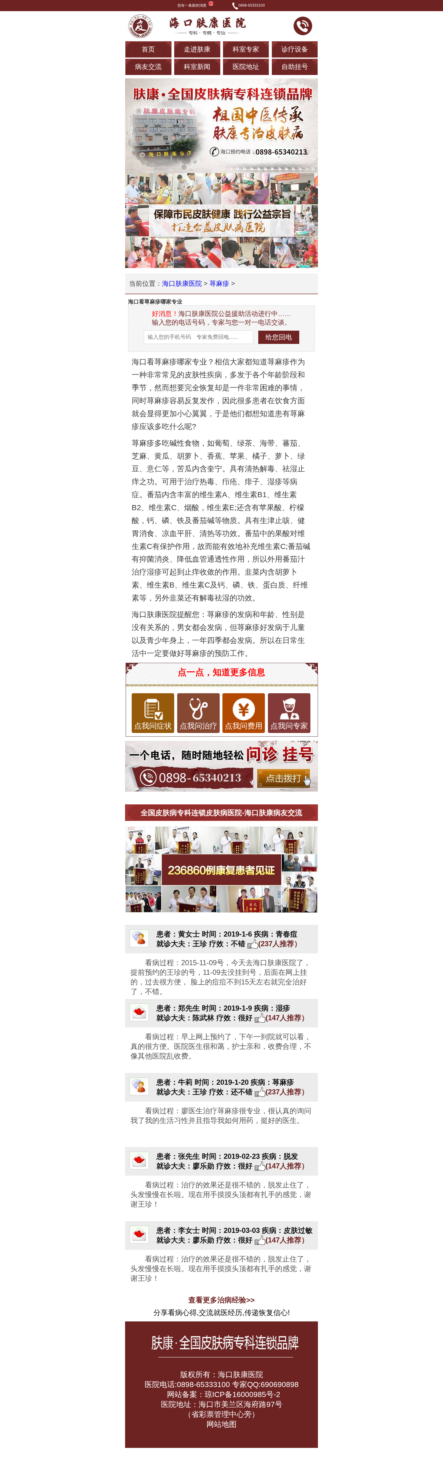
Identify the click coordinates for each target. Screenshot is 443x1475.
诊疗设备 (294, 49)
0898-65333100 (251, 5)
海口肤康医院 (182, 283)
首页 (148, 49)
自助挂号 (294, 66)
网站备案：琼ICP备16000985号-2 (222, 1394)
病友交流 (148, 66)
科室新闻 (197, 66)
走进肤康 (197, 49)
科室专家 (246, 49)
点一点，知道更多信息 (221, 672)
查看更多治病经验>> (221, 1300)
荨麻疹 (219, 283)
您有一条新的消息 (192, 5)
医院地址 (246, 66)
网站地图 (221, 1424)
